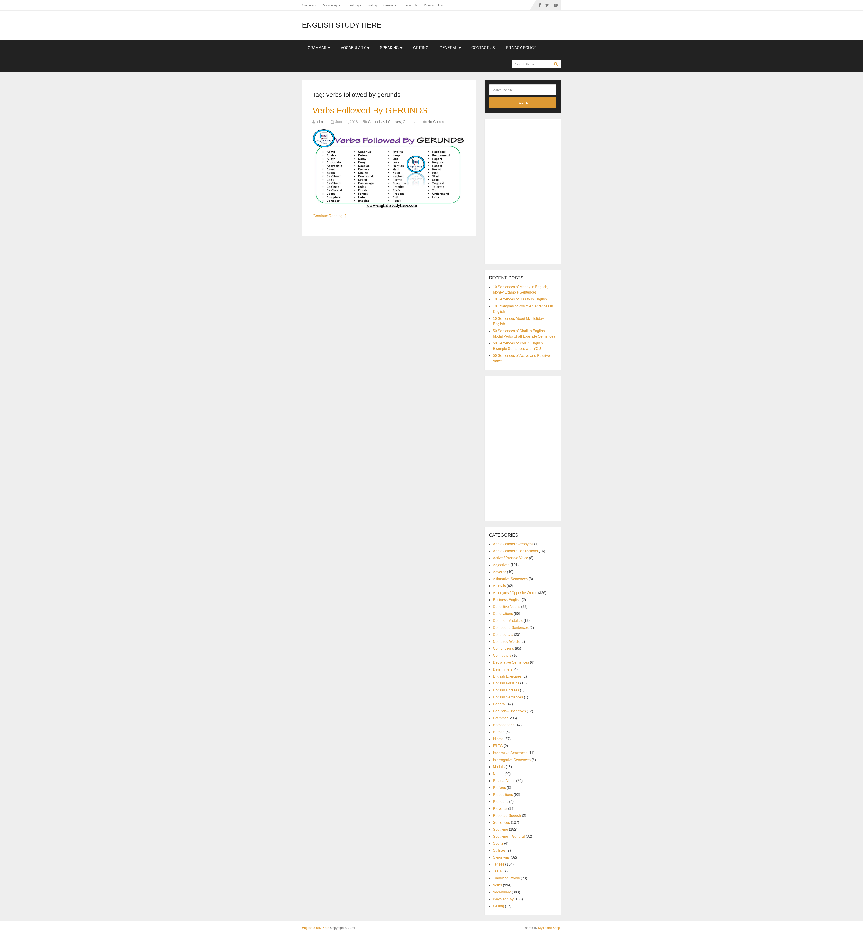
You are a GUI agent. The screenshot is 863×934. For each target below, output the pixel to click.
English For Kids (506, 683)
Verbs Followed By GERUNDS (369, 110)
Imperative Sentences (510, 753)
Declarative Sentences (511, 662)
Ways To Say (503, 899)
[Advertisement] (522, 190)
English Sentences (508, 697)
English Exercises (507, 676)
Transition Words (506, 878)
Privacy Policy (433, 5)
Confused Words (506, 641)
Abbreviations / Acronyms (513, 544)
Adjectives (501, 565)
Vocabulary (330, 5)
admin (321, 122)
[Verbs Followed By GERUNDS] (388, 168)
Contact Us (410, 5)
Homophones (503, 725)
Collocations (503, 614)
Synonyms (501, 857)
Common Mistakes (508, 621)
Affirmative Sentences (510, 579)
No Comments (438, 122)
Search (556, 64)
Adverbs (499, 572)
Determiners (502, 669)
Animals (499, 586)
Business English (507, 600)
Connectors (502, 655)
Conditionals (503, 634)
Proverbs (500, 808)
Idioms (498, 739)
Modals (499, 767)
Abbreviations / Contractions (515, 551)
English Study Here (341, 25)
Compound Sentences (511, 627)
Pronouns (500, 802)
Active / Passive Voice (510, 558)
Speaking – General (509, 836)
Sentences (501, 822)
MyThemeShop (549, 928)
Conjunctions (503, 648)
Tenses (498, 864)
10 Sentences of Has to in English (520, 299)
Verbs (497, 885)
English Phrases (506, 690)
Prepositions (503, 795)
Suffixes (499, 850)
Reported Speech (507, 815)
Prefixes (499, 788)
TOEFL (498, 871)
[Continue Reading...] (329, 216)
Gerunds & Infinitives (384, 122)
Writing (372, 5)
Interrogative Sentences (512, 760)
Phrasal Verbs (504, 781)
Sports (498, 843)
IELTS (498, 746)
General (388, 5)
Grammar (308, 5)
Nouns (498, 774)
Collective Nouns (506, 607)
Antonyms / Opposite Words (515, 593)
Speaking (353, 5)
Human (499, 732)
